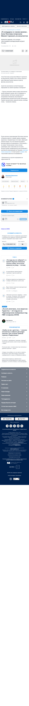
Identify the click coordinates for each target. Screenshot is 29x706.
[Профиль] (27, 22)
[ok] (14, 426)
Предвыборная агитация (8, 402)
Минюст (23, 181)
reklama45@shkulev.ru (14, 449)
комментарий (8, 51)
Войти (6, 219)
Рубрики (3, 377)
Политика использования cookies (14, 455)
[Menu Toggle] (1, 22)
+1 (22, 207)
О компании (4, 388)
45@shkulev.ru (21, 442)
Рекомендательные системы (14, 457)
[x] (21, 426)
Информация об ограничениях (14, 453)
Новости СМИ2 (5, 228)
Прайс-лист (4, 384)
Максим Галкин (14, 181)
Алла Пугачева (5, 181)
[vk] (10, 426)
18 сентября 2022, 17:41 (6, 46)
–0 (26, 207)
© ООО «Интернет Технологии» (14, 475)
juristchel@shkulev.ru (16, 444)
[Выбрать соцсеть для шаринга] (26, 50)
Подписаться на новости (8, 369)
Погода (12, 19)
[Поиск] (20, 22)
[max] (18, 426)
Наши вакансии (5, 395)
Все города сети (6, 410)
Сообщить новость (6, 373)
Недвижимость (5, 19)
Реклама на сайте (6, 380)
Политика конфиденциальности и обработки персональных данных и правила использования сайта (14, 459)
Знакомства (18, 19)
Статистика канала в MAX (8, 406)
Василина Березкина (12, 175)
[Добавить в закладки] (22, 50)
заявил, (22, 152)
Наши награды (5, 391)
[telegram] (7, 426)
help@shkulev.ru (17, 445)
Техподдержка (5, 399)
